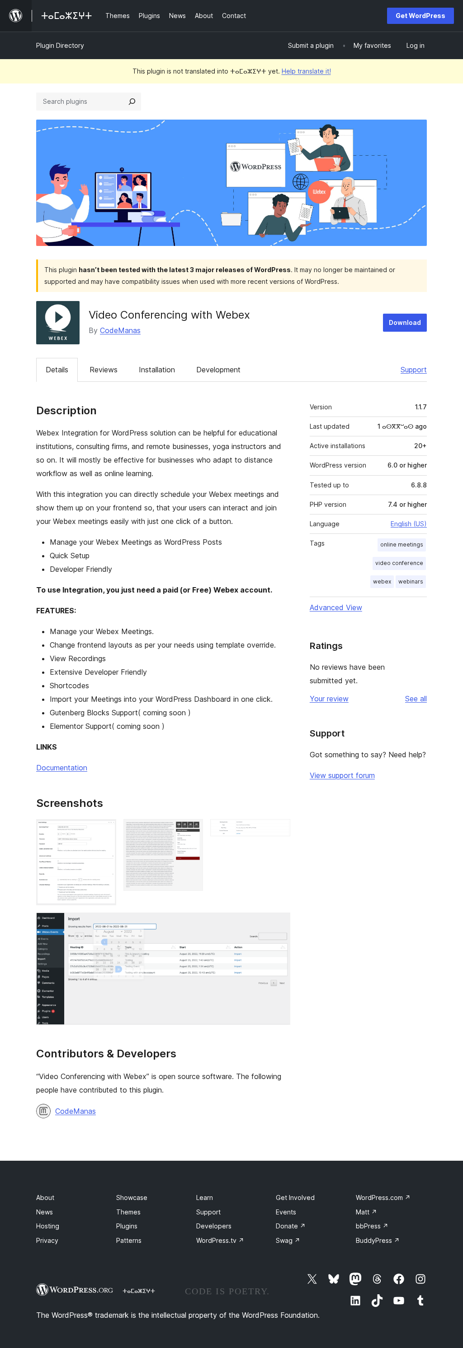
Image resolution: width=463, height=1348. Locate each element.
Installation (157, 369)
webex (382, 581)
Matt (366, 1212)
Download (405, 322)
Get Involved (295, 1197)
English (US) (409, 524)
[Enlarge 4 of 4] (278, 924)
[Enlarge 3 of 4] (278, 831)
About (45, 1197)
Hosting (47, 1226)
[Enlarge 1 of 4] (104, 831)
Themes (128, 1212)
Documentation (61, 767)
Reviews (104, 369)
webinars (410, 581)
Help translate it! (306, 71)
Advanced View (336, 607)
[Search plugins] (132, 102)
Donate (291, 1226)
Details (57, 369)
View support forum (342, 775)
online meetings (401, 544)
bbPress (372, 1226)
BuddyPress (378, 1240)
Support (414, 369)
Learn (204, 1197)
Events (286, 1212)
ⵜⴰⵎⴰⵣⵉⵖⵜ (139, 1290)
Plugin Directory (60, 45)
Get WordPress (420, 15)
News (44, 1212)
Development (218, 369)
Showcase (131, 1197)
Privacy (47, 1240)
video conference (399, 563)
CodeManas (120, 330)
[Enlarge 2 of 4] (190, 831)
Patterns (129, 1240)
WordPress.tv (220, 1240)
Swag (288, 1240)
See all (416, 698)
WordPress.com (383, 1197)
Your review (329, 698)
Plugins (126, 1226)
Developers (214, 1226)
